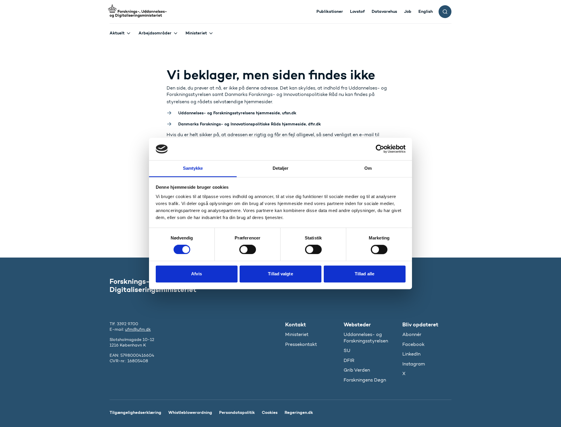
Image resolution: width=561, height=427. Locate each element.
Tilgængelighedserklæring (135, 412)
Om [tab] (368, 168)
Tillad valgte (280, 273)
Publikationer (329, 11)
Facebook (413, 344)
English (425, 11)
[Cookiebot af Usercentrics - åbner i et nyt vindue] (380, 149)
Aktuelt (117, 33)
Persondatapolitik (237, 412)
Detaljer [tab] (281, 168)
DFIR (349, 360)
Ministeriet (196, 33)
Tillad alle (364, 273)
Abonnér (411, 334)
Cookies (270, 412)
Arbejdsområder (155, 33)
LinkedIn (411, 354)
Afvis (196, 273)
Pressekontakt (301, 344)
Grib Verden (357, 370)
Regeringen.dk (299, 412)
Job (407, 11)
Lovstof (357, 11)
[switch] (247, 249)
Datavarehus (384, 11)
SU (347, 350)
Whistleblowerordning (190, 412)
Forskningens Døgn (365, 380)
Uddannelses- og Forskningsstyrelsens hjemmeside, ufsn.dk (237, 113)
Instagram (413, 364)
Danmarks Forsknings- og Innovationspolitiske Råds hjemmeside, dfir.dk (249, 124)
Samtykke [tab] (193, 168)
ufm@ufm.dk (138, 329)
